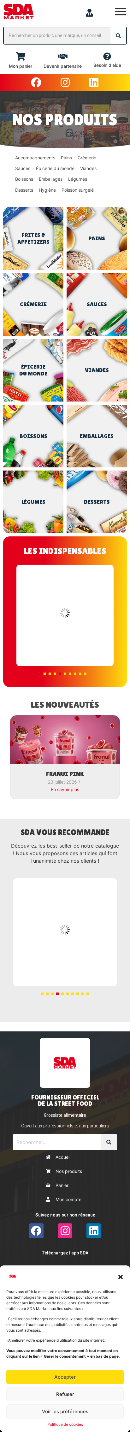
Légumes (77, 179)
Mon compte (68, 1199)
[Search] (118, 35)
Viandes (88, 168)
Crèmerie (87, 157)
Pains (66, 157)
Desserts (24, 190)
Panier (62, 1185)
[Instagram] (65, 82)
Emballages (50, 179)
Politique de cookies (65, 1424)
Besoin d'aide (107, 65)
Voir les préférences (65, 1411)
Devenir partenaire (63, 66)
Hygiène (47, 190)
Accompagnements (35, 157)
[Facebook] (36, 82)
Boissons (24, 179)
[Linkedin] (93, 82)
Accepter (65, 1377)
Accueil (63, 1157)
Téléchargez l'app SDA (65, 1252)
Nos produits (69, 1171)
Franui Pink (65, 773)
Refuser (65, 1394)
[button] (120, 1276)
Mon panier (20, 66)
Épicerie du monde (55, 168)
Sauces (22, 168)
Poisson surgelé (78, 190)
